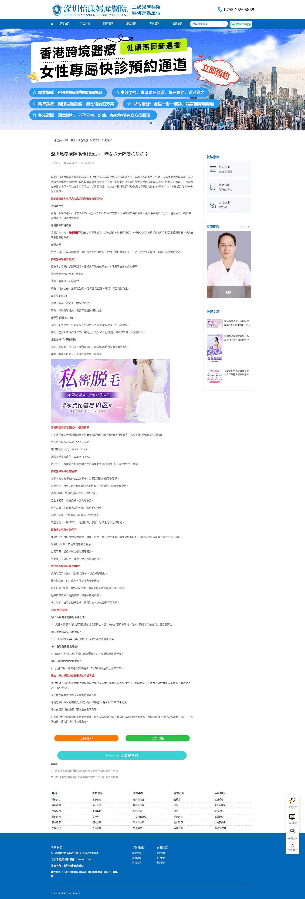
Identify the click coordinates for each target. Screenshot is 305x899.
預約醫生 (292, 807)
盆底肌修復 (220, 822)
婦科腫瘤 (56, 817)
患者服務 (131, 23)
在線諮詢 (86, 738)
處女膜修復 (220, 805)
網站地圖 (136, 863)
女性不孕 (138, 793)
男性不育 (179, 793)
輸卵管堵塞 (138, 800)
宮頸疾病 (56, 811)
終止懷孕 (96, 805)
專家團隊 (154, 23)
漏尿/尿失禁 (220, 828)
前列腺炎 (178, 817)
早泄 (176, 805)
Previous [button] (242, 227)
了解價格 (157, 738)
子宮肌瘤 (56, 822)
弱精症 (177, 800)
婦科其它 (56, 828)
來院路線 (292, 838)
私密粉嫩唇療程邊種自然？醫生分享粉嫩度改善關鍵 (89, 777)
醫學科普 (160, 863)
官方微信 (292, 823)
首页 (73, 140)
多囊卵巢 (137, 828)
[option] (229, 264)
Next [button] (248, 227)
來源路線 (136, 858)
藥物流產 (96, 822)
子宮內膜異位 (139, 817)
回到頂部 (292, 848)
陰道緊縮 (218, 800)
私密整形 (95, 140)
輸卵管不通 (138, 805)
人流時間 (96, 828)
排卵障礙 (137, 811)
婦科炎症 (56, 800)
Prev (17, 79)
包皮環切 (178, 822)
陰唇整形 (218, 817)
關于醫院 (108, 23)
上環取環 (96, 811)
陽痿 (176, 811)
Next (288, 79)
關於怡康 (136, 853)
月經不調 (56, 805)
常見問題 (160, 853)
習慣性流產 (138, 822)
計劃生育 (97, 793)
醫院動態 (160, 858)
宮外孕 (95, 817)
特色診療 (85, 23)
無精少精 (178, 828)
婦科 (54, 793)
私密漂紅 (107, 140)
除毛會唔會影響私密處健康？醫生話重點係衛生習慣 (89, 771)
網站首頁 (64, 23)
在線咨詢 (177, 23)
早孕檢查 (96, 800)
